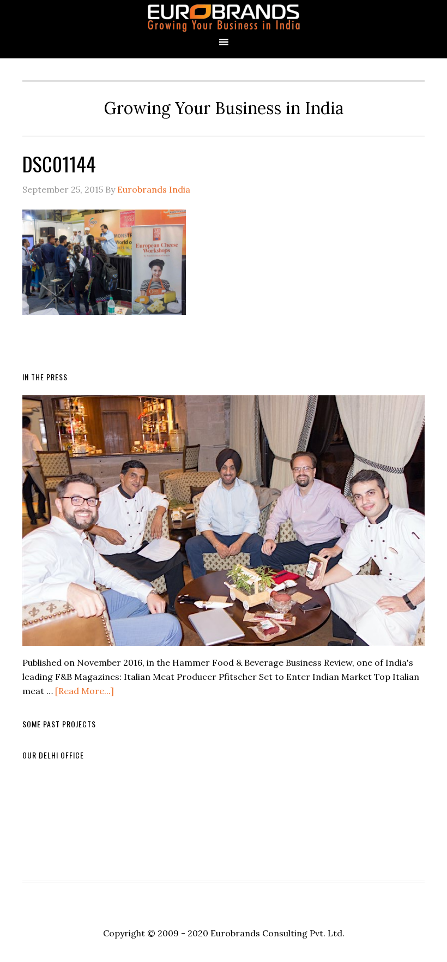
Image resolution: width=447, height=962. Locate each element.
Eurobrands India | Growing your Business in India (223, 17)
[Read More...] (84, 690)
